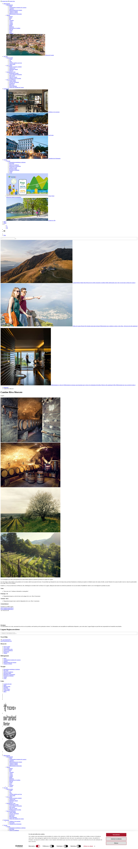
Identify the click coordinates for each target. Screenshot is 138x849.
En (7, 226)
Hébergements (6, 3)
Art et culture (9, 65)
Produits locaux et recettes (15, 78)
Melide (10, 25)
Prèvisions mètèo (13, 168)
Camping (5, 661)
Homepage (5, 387)
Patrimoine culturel (13, 69)
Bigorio (11, 16)
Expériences (12, 83)
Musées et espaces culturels (15, 66)
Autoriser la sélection (116, 839)
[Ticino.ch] (9, 713)
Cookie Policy (6, 690)
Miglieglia (11, 26)
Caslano (11, 23)
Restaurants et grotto (13, 73)
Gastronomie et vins (10, 72)
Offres (4, 223)
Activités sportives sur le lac (15, 62)
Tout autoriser (116, 834)
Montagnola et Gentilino (14, 28)
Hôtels (10, 6)
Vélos (10, 61)
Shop (4, 235)
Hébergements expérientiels (15, 14)
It (6, 225)
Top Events (11, 822)
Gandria (11, 24)
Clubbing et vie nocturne (14, 821)
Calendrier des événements (15, 824)
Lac (10, 60)
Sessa (10, 32)
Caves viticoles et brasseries (15, 74)
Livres (10, 172)
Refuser (116, 843)
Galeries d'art (12, 68)
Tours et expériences (11, 79)
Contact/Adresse (4, 604)
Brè (10, 19)
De (7, 228)
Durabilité (5, 687)
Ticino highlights (13, 86)
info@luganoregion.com (6, 641)
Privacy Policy (6, 689)
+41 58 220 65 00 (6, 639)
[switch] (52, 846)
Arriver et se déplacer (14, 164)
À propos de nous (7, 684)
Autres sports (12, 64)
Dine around (12, 75)
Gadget (11, 171)
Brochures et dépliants (14, 170)
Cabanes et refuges (13, 11)
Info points (5, 670)
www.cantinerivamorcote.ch (7, 609)
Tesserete (11, 33)
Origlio (10, 30)
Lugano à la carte (13, 167)
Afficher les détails (88, 846)
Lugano (11, 786)
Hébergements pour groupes (15, 10)
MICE (4, 221)
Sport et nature (9, 57)
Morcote (11, 29)
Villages (8, 15)
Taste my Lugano (13, 77)
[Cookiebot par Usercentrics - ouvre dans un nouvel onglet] (19, 846)
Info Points (11, 163)
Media (4, 685)
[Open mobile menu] (4, 231)
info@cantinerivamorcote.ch (7, 608)
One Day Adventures (14, 82)
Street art (11, 70)
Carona (11, 21)
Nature (10, 59)
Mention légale (6, 686)
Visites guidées (12, 81)
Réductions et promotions (15, 166)
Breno (10, 17)
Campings (11, 8)
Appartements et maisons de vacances (17, 7)
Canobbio (11, 20)
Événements (6, 88)
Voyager (5, 159)
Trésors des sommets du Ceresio (16, 87)
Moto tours (11, 84)
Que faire (5, 56)
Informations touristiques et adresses (17, 162)
